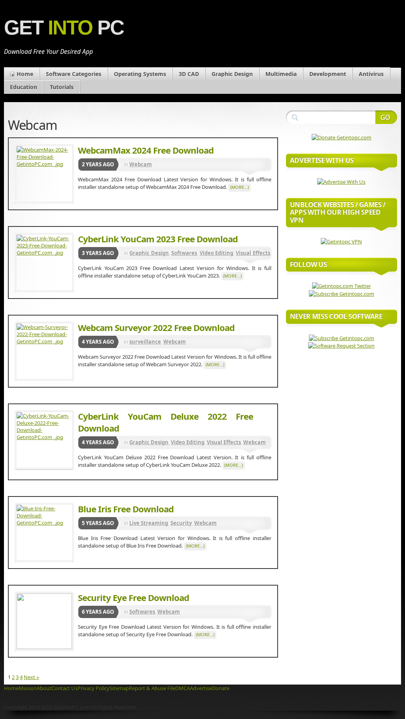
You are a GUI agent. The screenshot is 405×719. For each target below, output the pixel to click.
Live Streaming (148, 523)
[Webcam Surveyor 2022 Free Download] (44, 351)
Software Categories (73, 74)
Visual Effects (253, 253)
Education (23, 87)
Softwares (184, 253)
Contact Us (64, 688)
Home (25, 74)
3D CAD (189, 74)
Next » (31, 677)
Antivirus (371, 74)
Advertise (201, 688)
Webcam (140, 164)
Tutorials (62, 87)
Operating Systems (140, 74)
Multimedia (281, 74)
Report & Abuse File (152, 688)
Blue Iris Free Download (126, 509)
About (44, 688)
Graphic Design (232, 74)
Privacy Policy (94, 688)
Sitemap (119, 688)
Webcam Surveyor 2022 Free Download (156, 327)
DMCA (182, 688)
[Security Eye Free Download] (44, 621)
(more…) (239, 187)
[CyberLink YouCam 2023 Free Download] (44, 262)
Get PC (64, 27)
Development (327, 74)
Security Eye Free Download (133, 597)
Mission (28, 688)
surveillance (145, 341)
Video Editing (216, 253)
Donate (220, 688)
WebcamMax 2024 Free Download (146, 150)
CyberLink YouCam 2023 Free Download (158, 239)
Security (181, 523)
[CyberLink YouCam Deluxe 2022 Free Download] (44, 440)
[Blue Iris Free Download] (44, 532)
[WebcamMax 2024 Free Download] (44, 174)
